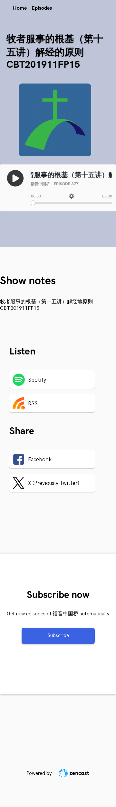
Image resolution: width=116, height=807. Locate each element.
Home (20, 8)
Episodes (42, 8)
